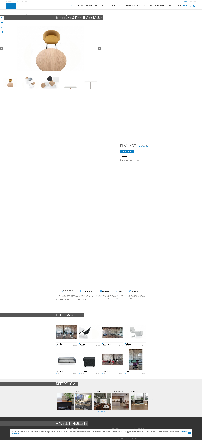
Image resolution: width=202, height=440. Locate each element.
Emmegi (58, 345)
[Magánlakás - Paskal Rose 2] (83, 401)
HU (100, 1)
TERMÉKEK (89, 6)
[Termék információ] (71, 332)
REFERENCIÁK (130, 6)
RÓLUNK (121, 6)
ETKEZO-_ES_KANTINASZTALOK (28, 14)
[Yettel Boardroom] (139, 401)
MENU (179, 6)
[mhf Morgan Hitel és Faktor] (120, 401)
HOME (7, 14)
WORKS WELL (112, 6)
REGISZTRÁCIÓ (192, 1)
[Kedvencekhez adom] (74, 332)
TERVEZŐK (105, 291)
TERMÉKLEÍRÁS (68, 291)
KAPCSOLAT (170, 6)
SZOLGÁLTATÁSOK (100, 6)
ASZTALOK (17, 14)
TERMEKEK (12, 14)
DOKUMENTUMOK (87, 291)
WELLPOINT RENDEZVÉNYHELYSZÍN (154, 6)
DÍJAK (119, 291)
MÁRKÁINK (80, 6)
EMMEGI (37, 14)
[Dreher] (65, 401)
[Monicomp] (102, 401)
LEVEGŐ (90, 428)
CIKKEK (139, 6)
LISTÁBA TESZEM (127, 151)
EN (102, 1)
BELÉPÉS (186, 1)
